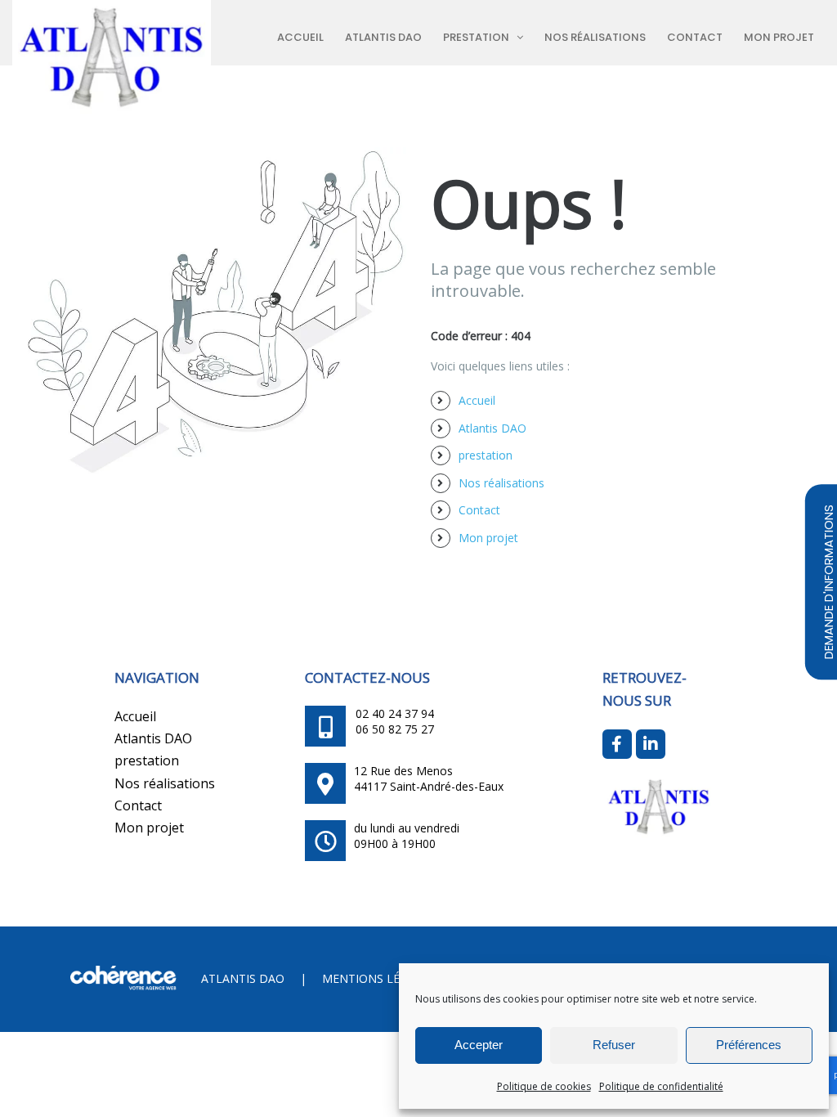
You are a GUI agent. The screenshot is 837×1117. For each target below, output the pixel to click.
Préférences (748, 1045)
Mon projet (488, 537)
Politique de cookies (544, 1086)
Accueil (477, 400)
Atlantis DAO (492, 428)
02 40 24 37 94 (395, 713)
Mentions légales (378, 978)
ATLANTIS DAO (242, 978)
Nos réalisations (501, 483)
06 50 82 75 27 (395, 729)
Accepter (478, 1045)
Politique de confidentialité (661, 1086)
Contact (479, 510)
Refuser (614, 1045)
